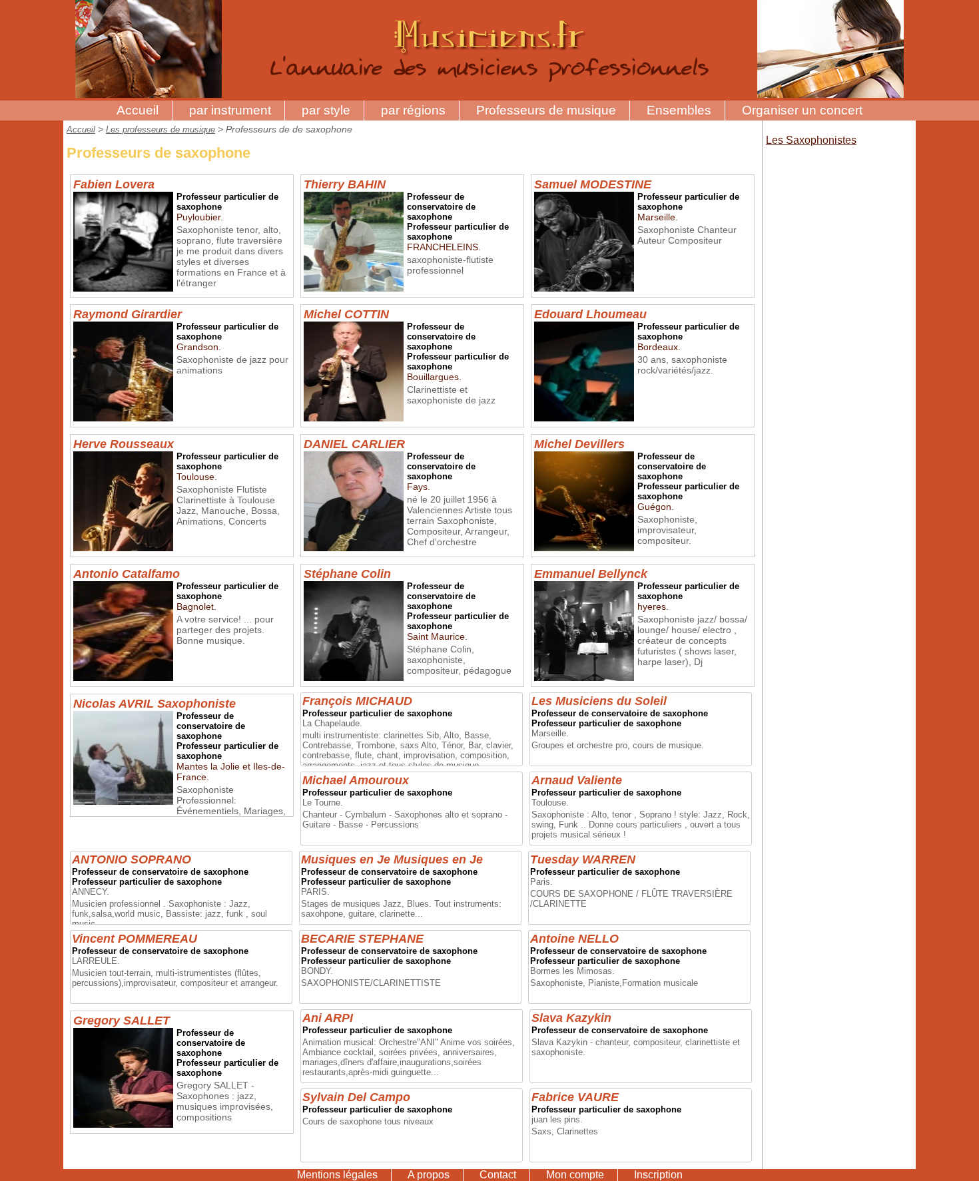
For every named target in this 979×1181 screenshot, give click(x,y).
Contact (498, 1174)
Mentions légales (337, 1174)
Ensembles (679, 110)
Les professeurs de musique (160, 129)
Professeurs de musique (546, 110)
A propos (429, 1174)
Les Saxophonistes (811, 140)
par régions (413, 110)
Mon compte (575, 1174)
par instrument (230, 110)
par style (326, 110)
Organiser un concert (802, 110)
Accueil (138, 110)
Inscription (658, 1174)
